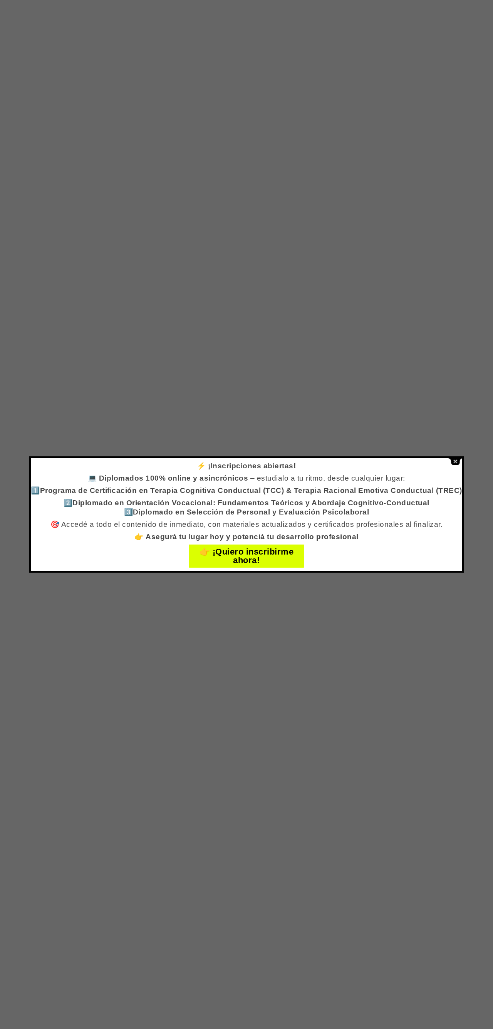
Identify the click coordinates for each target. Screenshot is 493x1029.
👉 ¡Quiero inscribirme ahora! (247, 556)
